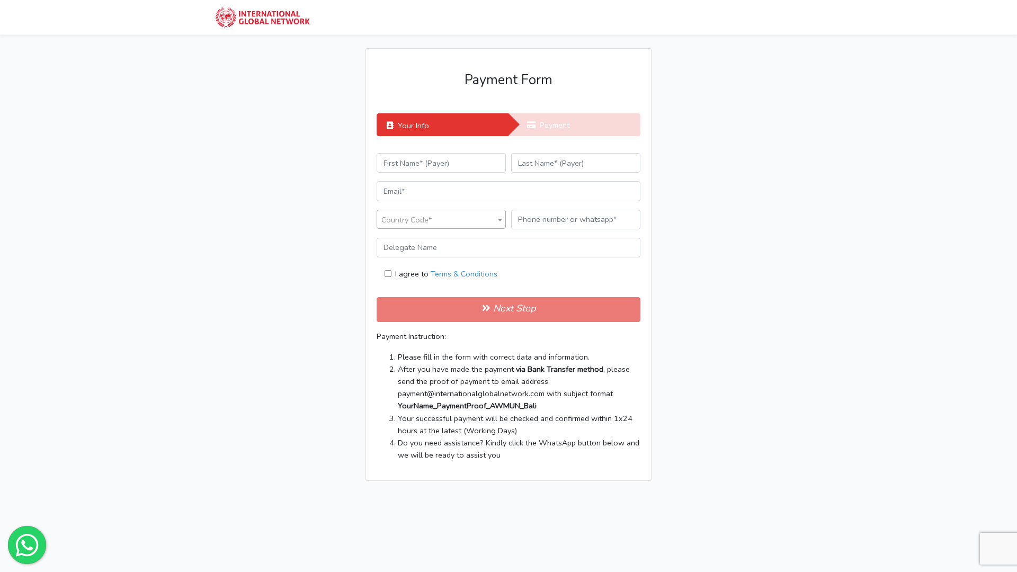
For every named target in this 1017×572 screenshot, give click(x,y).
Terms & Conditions (464, 274)
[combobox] (441, 219)
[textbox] (441, 219)
